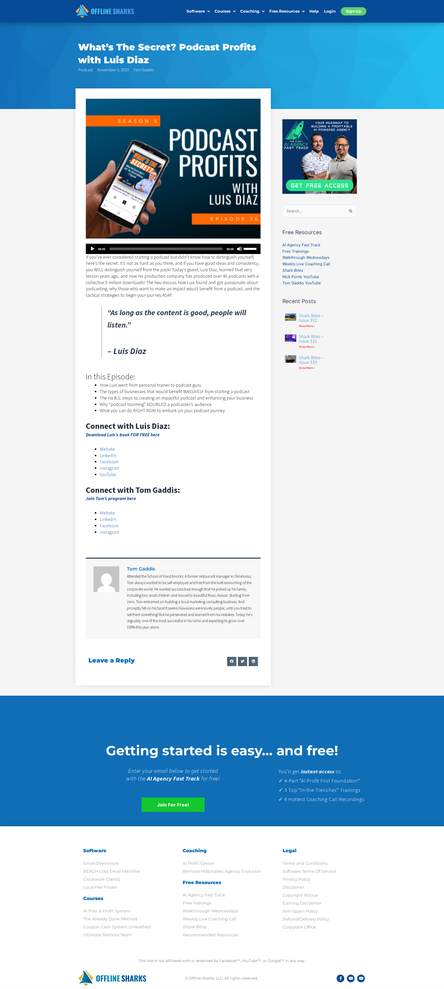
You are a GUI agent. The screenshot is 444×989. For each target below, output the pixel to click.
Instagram (109, 468)
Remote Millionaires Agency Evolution (222, 871)
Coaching (250, 11)
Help (314, 11)
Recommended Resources (210, 934)
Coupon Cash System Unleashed (117, 926)
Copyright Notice (300, 895)
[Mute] (239, 248)
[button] (231, 661)
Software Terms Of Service (309, 871)
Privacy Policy (296, 879)
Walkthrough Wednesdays (305, 257)
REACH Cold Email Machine (111, 871)
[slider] (251, 248)
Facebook (109, 462)
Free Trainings (295, 251)
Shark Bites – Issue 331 (311, 338)
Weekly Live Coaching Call (306, 263)
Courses (222, 11)
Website (107, 449)
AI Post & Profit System (107, 911)
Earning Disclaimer (302, 903)
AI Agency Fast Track (301, 244)
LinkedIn (108, 455)
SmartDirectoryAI (101, 863)
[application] (173, 249)
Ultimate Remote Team (107, 934)
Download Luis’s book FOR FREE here (123, 435)
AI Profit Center (198, 863)
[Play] (92, 248)
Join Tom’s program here (111, 498)
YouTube (108, 474)
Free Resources (284, 11)
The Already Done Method (110, 919)
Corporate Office (299, 927)
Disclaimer (293, 887)
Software (196, 11)
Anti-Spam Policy (300, 911)
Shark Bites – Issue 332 (311, 318)
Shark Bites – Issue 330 (311, 360)
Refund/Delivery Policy (306, 919)
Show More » (307, 326)
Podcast (85, 69)
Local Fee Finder (100, 887)
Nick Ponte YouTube (300, 276)
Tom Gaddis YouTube (301, 282)
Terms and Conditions (305, 863)
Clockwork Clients (101, 879)
